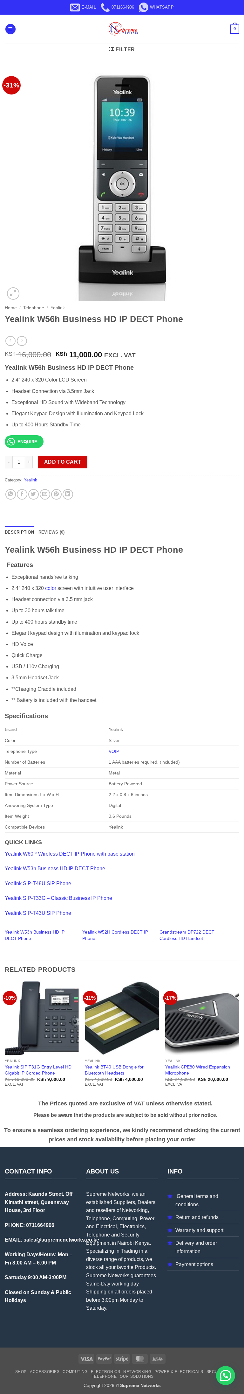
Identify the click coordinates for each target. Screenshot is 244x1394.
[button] (10, 29)
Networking (137, 1371)
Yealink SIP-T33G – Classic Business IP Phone (58, 898)
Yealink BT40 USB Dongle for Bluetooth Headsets (114, 1069)
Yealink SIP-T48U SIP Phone (38, 883)
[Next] (239, 1039)
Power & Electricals (178, 1371)
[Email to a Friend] (45, 494)
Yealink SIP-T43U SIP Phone (38, 913)
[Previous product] (22, 341)
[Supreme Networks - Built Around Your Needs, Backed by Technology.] (122, 29)
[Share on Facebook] (22, 494)
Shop (21, 1371)
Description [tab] (19, 532)
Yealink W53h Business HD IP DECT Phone (55, 868)
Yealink (58, 307)
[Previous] (5, 1039)
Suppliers (124, 1202)
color (50, 588)
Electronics (105, 1371)
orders (128, 1291)
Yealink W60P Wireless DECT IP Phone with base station (70, 854)
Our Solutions (137, 1376)
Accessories (45, 1371)
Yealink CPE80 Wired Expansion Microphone (197, 1069)
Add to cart (62, 462)
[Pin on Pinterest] (56, 494)
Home (11, 307)
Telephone (33, 307)
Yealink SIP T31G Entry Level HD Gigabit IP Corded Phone (38, 1069)
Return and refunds (197, 1217)
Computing (75, 1371)
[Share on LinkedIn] (68, 494)
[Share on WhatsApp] (10, 494)
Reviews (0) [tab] (51, 532)
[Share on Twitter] (33, 494)
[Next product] (10, 341)
